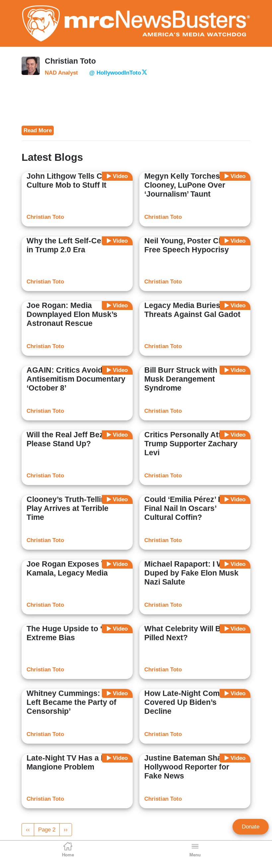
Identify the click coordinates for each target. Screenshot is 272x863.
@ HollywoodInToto (115, 73)
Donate (250, 827)
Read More (38, 130)
